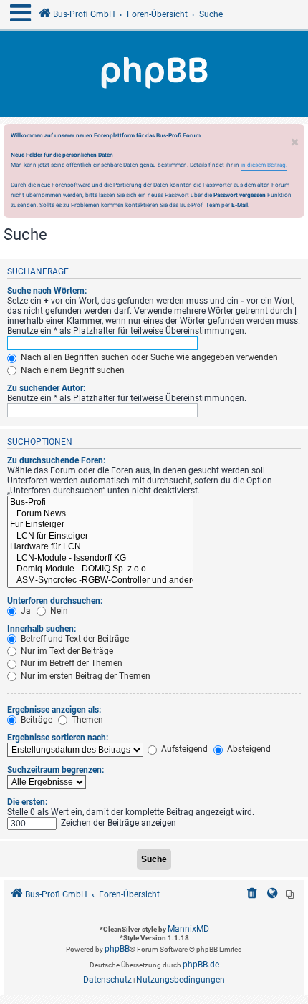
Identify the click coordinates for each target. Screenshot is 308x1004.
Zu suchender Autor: (46, 388)
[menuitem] (252, 895)
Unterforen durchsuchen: (54, 601)
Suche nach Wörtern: (47, 291)
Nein (58, 611)
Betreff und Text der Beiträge (74, 639)
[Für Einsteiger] (100, 525)
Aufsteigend (183, 749)
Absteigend (248, 749)
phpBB (117, 949)
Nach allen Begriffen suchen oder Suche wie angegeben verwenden (148, 357)
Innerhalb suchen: (41, 629)
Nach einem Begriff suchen (72, 370)
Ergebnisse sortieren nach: (57, 738)
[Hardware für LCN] (100, 547)
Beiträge (35, 720)
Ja (25, 611)
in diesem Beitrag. (264, 164)
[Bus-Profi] (100, 502)
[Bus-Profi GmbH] (154, 73)
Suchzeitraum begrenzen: (55, 770)
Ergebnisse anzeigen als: (54, 710)
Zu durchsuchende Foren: (56, 460)
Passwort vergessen (239, 194)
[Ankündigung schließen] (295, 138)
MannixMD (188, 929)
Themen (86, 720)
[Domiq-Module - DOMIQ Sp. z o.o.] (100, 569)
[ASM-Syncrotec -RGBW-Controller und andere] (100, 581)
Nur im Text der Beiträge (66, 651)
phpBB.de (201, 965)
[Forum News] (100, 514)
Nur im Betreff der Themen (70, 663)
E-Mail (239, 204)
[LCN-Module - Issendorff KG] (100, 558)
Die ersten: (27, 802)
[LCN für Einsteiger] (100, 536)
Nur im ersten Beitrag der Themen (84, 676)
